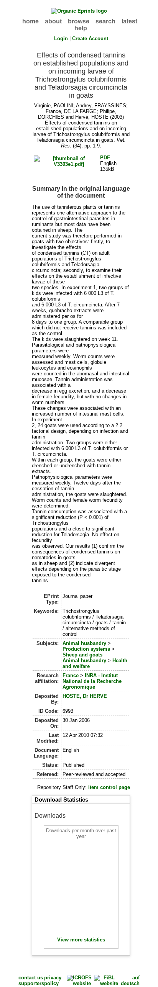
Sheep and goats (82, 655)
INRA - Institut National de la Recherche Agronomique (92, 681)
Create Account (90, 38)
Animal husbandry (84, 643)
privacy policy (52, 980)
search (105, 21)
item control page (109, 787)
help (80, 28)
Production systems (86, 649)
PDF (105, 157)
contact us (30, 977)
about (53, 21)
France (71, 675)
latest (129, 21)
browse (78, 21)
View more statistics (81, 940)
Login (61, 38)
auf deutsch (130, 980)
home (30, 21)
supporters (31, 983)
